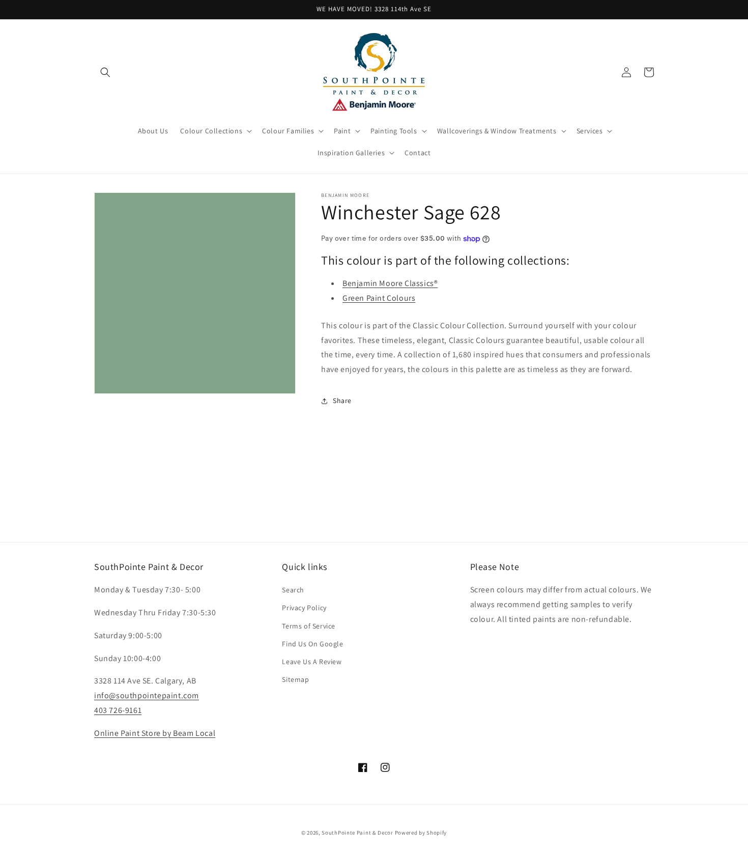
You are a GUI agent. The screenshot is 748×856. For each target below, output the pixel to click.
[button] (105, 72)
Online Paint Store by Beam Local (154, 733)
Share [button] (342, 400)
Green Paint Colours (378, 298)
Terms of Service (308, 626)
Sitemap (295, 679)
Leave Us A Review (311, 661)
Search (293, 589)
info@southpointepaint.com (146, 695)
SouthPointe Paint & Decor (357, 832)
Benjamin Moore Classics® (390, 283)
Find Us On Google (312, 643)
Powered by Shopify (421, 832)
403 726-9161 (117, 710)
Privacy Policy (304, 607)
